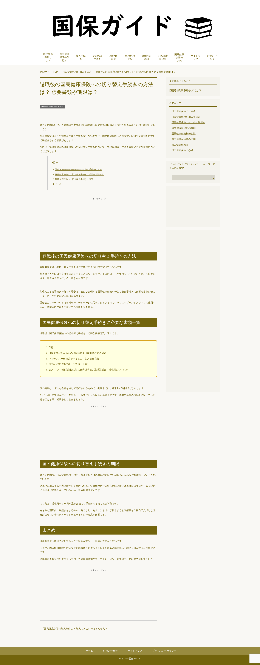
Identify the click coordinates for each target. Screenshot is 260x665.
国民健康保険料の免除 (184, 133)
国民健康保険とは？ (48, 57)
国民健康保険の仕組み (64, 57)
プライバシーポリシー (164, 650)
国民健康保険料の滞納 (184, 139)
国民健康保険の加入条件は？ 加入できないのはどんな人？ (75, 628)
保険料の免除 (130, 57)
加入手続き (81, 57)
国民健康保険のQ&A (179, 57)
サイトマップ (195, 57)
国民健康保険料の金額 (184, 128)
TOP (49, 72)
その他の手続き (97, 57)
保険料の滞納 (113, 57)
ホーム (89, 650)
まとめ (58, 184)
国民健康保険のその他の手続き (188, 122)
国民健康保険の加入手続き (52, 106)
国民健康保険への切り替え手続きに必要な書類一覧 (79, 174)
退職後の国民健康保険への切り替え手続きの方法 (78, 169)
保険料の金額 (146, 57)
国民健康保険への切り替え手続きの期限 (74, 179)
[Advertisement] (98, 116)
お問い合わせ (212, 57)
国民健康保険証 (163, 57)
